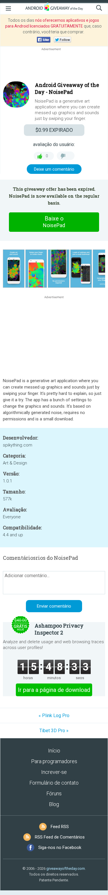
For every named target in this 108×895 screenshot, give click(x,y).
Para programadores (54, 761)
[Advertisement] (54, 65)
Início (54, 751)
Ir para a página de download (54, 689)
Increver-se (54, 772)
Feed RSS (60, 826)
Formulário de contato (54, 783)
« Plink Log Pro (54, 715)
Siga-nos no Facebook (59, 847)
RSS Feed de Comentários (60, 837)
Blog (54, 804)
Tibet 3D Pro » (54, 730)
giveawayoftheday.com (65, 868)
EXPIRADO (54, 130)
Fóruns (54, 793)
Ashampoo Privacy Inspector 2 (59, 629)
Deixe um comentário (54, 169)
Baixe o (54, 221)
